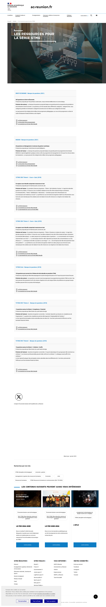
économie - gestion (40, 472)
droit (59, 476)
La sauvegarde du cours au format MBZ (28, 209)
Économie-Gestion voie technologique (27, 512)
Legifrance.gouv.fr (38, 575)
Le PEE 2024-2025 (23, 526)
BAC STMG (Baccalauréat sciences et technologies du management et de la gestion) (27, 517)
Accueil (9, 21)
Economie (48, 476)
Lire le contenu (27, 545)
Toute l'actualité (58, 577)
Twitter (75, 572)
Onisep (16, 584)
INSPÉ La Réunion (58, 575)
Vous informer (60, 561)
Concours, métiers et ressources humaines (51, 16)
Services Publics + (38, 585)
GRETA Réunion (58, 564)
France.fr (36, 567)
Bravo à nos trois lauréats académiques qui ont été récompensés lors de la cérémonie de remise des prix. (56, 533)
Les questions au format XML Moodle (27, 124)
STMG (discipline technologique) (23, 472)
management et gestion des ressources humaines (28, 476)
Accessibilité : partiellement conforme (78, 602)
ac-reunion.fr (41, 7)
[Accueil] (15, 7)
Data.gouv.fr (37, 582)
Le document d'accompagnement (26, 122)
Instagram (76, 569)
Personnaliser (22, 601)
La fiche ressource (22, 120)
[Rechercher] (91, 15)
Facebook (76, 567)
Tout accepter (51, 601)
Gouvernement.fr (38, 569)
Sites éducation (20, 561)
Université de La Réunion (60, 567)
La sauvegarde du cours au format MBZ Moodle (30, 255)
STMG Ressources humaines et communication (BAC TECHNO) (46, 480)
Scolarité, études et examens (20, 16)
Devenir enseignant (19, 576)
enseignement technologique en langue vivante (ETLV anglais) (85, 513)
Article (14, 21)
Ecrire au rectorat (78, 564)
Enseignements (36, 15)
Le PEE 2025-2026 (52, 526)
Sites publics (39, 561)
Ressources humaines (21, 480)
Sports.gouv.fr (37, 580)
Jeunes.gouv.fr (38, 572)
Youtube (76, 575)
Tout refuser (37, 601)
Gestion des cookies (63, 602)
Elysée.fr (36, 564)
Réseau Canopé (18, 578)
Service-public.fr (38, 577)
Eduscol (16, 564)
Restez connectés (81, 561)
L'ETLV (76, 525)
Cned (15, 581)
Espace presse (57, 572)
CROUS (56, 569)
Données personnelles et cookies (46, 594)
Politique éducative (69, 16)
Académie (10, 15)
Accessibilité (96, 15)
